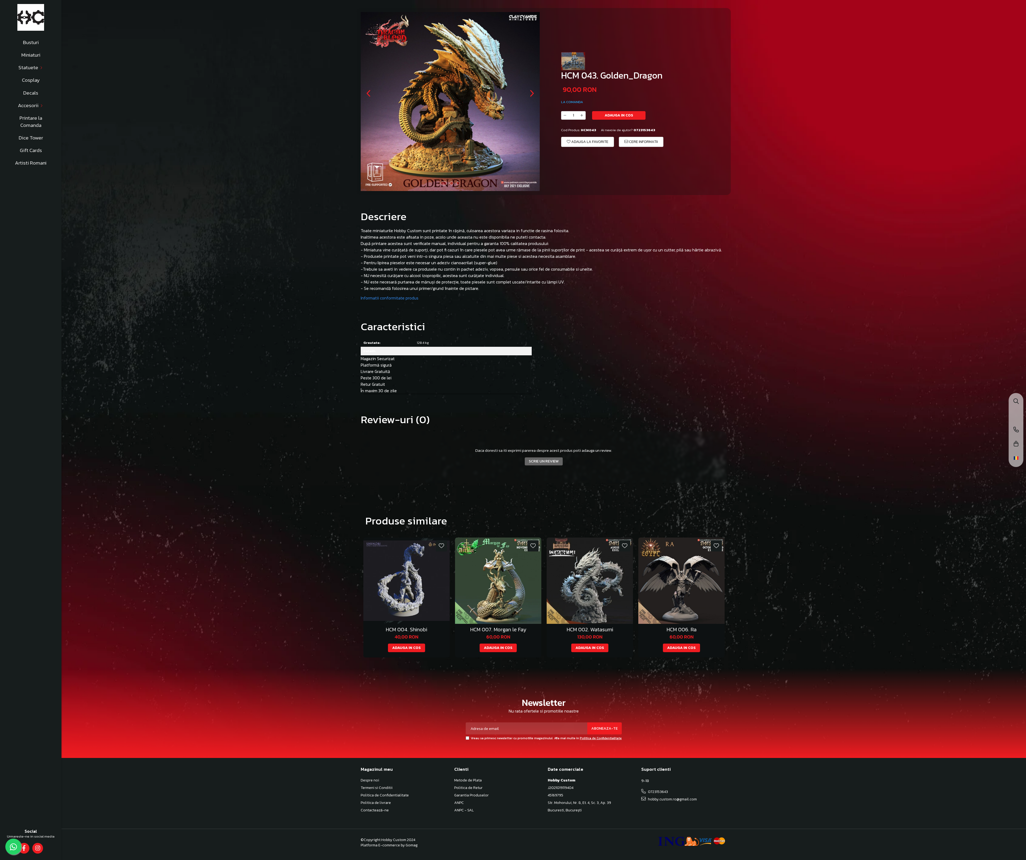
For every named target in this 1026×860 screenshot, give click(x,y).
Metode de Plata (468, 780)
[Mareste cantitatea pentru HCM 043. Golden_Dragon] (582, 115)
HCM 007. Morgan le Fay (498, 629)
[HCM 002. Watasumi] (590, 581)
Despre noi (370, 780)
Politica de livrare (376, 802)
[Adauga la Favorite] (441, 545)
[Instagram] (37, 848)
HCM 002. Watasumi (590, 629)
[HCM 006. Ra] (681, 581)
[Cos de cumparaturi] (1016, 444)
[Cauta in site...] (1016, 402)
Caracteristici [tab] (393, 326)
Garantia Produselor (471, 795)
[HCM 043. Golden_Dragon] (450, 101)
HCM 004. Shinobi (406, 629)
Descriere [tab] (383, 216)
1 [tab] (444, 183)
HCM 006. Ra (682, 629)
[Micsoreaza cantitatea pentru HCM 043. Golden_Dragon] (565, 115)
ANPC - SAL (464, 810)
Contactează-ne (375, 810)
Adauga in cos (619, 115)
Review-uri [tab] (395, 419)
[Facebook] (24, 848)
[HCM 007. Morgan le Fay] (498, 581)
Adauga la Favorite (589, 142)
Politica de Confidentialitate (601, 738)
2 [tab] (451, 183)
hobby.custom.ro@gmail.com (672, 799)
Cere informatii (643, 142)
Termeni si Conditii (376, 788)
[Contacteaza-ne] (1016, 430)
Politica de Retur (468, 788)
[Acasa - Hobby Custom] (30, 17)
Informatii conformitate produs (389, 298)
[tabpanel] (450, 101)
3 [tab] (458, 183)
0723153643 (657, 792)
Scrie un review (544, 461)
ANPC (459, 802)
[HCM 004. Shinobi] (406, 581)
